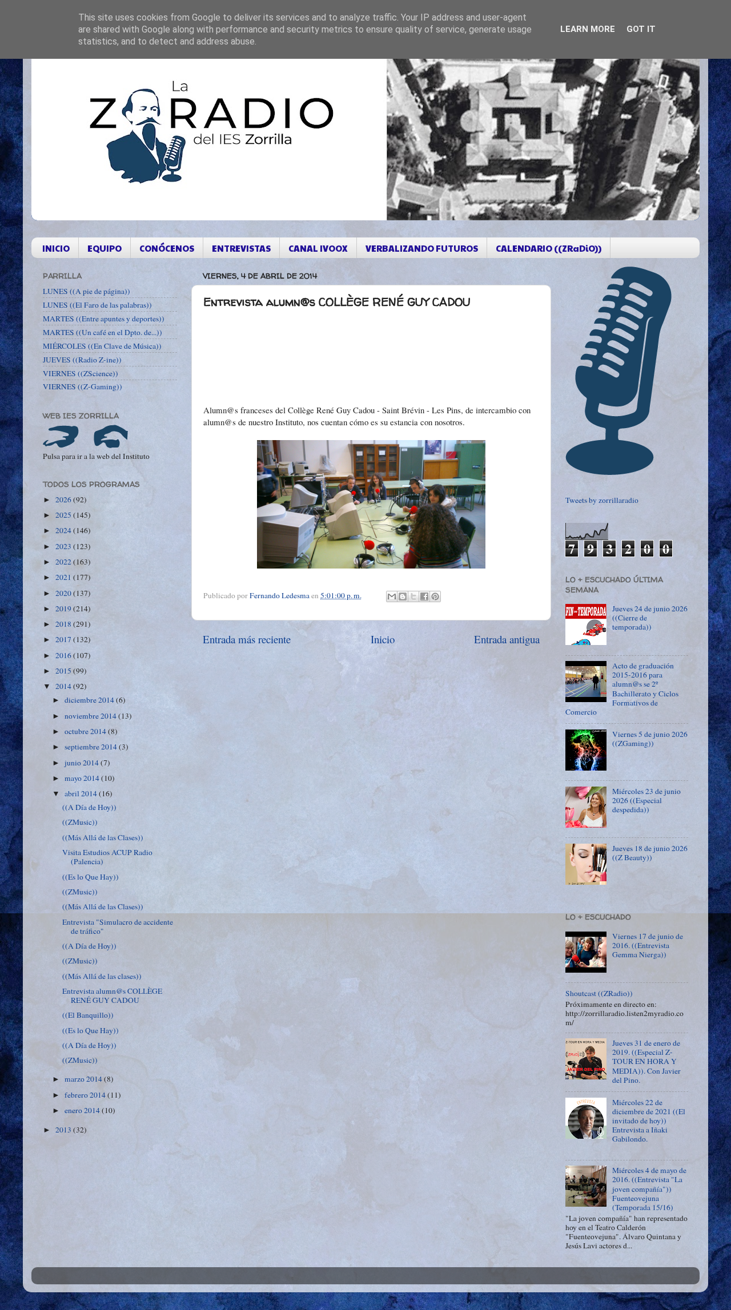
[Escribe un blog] (402, 596)
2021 (64, 577)
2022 (64, 562)
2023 (64, 546)
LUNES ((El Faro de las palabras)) (97, 305)
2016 (64, 655)
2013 (64, 1129)
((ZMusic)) (80, 822)
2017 (64, 639)
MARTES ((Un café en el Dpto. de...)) (102, 332)
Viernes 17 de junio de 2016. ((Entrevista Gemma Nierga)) (647, 945)
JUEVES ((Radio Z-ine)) (82, 359)
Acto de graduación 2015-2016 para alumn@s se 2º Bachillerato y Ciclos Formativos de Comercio (621, 688)
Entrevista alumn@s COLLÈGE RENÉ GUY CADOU (112, 995)
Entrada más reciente (247, 639)
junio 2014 (83, 762)
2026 (64, 499)
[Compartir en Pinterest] (435, 596)
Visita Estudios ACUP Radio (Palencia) (107, 856)
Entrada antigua (507, 639)
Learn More (587, 29)
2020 (64, 593)
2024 (64, 530)
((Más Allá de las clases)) (102, 976)
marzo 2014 (84, 1079)
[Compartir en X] (413, 596)
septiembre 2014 (92, 746)
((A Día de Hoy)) (89, 807)
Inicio (383, 639)
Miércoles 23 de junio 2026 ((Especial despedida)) (646, 800)
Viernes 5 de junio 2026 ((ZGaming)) (650, 738)
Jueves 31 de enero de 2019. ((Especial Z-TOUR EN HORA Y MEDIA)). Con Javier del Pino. (646, 1061)
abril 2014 (82, 793)
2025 (64, 515)
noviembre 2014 (91, 716)
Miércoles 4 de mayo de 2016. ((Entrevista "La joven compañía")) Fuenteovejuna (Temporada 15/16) (649, 1188)
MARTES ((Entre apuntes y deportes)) (103, 318)
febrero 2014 (86, 1095)
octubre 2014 (86, 731)
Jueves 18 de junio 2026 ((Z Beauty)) (650, 852)
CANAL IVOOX (318, 248)
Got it (641, 29)
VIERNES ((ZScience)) (80, 373)
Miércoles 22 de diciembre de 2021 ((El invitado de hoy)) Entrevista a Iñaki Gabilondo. (648, 1120)
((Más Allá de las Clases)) (102, 837)
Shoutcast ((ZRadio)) (599, 993)
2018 (64, 624)
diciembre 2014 (90, 700)
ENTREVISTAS (241, 248)
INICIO (56, 248)
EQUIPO (104, 248)
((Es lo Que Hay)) (90, 877)
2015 (64, 671)
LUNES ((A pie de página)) (86, 291)
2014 (64, 686)
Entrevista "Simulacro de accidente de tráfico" (117, 926)
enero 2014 (83, 1110)
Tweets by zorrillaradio (601, 500)
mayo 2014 (83, 778)
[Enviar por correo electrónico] (391, 596)
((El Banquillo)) (88, 1015)
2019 (64, 608)
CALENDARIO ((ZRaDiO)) (548, 248)
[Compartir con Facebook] (424, 596)
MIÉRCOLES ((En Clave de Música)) (102, 346)
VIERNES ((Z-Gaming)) (82, 386)
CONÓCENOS (166, 248)
